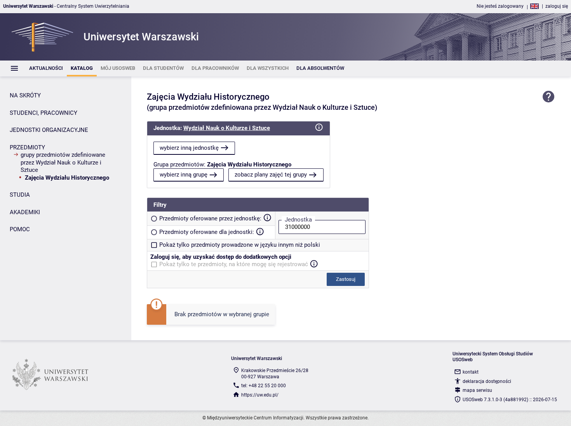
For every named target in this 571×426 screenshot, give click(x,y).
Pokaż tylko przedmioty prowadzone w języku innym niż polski (239, 244)
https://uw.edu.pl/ (260, 395)
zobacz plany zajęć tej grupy (271, 174)
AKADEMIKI (25, 212)
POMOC (20, 229)
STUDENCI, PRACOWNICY (43, 112)
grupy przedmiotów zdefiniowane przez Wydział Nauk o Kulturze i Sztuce (63, 162)
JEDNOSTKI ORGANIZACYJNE (49, 129)
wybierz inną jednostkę (189, 147)
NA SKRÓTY (25, 95)
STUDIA (20, 194)
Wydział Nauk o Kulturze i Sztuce (226, 128)
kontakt (471, 372)
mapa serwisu (477, 390)
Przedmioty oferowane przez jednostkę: (210, 218)
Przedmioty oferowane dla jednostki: (207, 232)
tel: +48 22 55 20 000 (263, 385)
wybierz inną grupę (183, 174)
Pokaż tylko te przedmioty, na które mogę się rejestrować (233, 264)
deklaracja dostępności (487, 381)
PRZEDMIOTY (27, 147)
